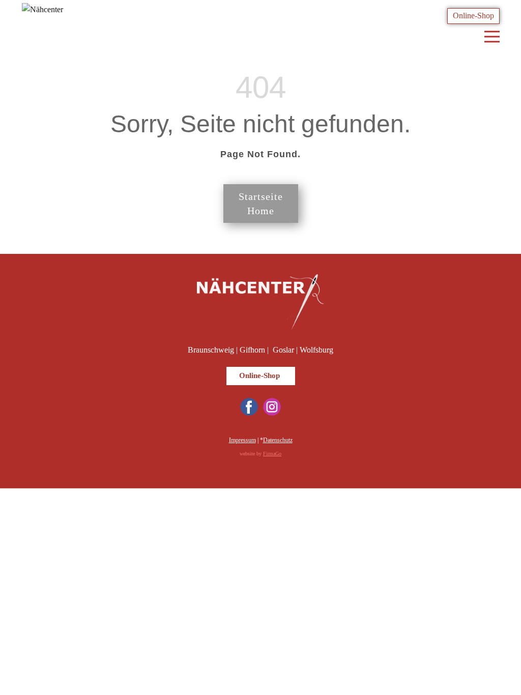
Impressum (242, 440)
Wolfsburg (316, 349)
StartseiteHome (261, 203)
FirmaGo (272, 453)
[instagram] (272, 407)
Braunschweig (211, 349)
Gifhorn (252, 349)
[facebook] (249, 407)
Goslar (283, 349)
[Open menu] (492, 36)
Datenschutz (278, 440)
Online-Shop (473, 15)
